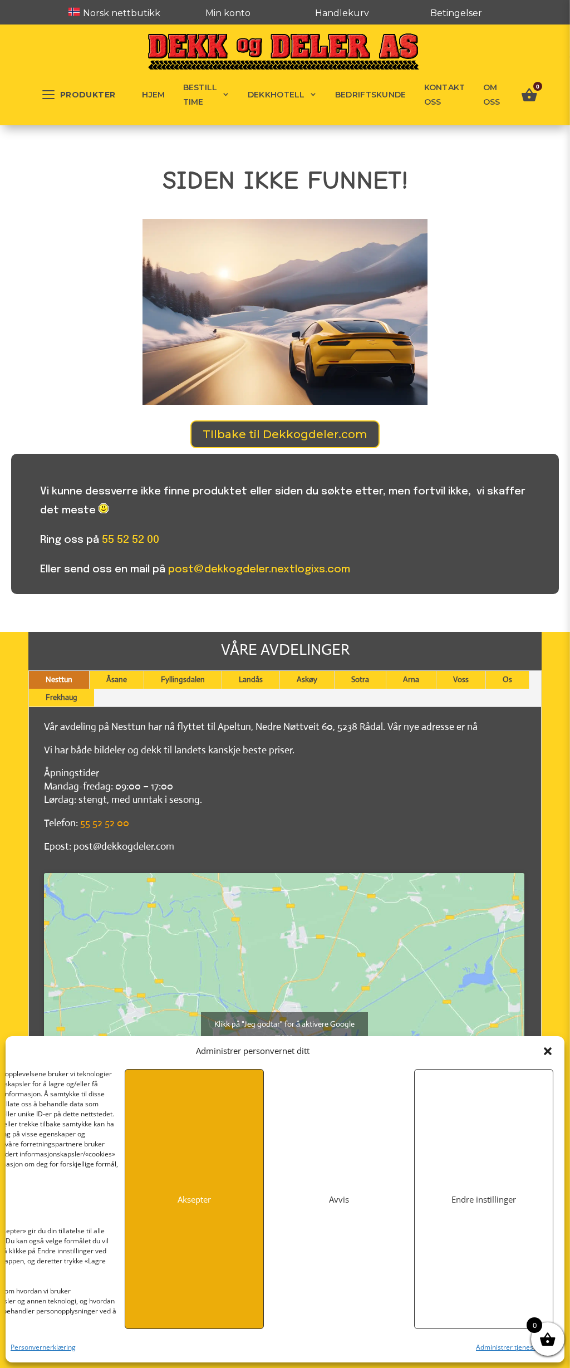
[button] (547, 1051)
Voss (461, 679)
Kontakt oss (444, 94)
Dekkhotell (276, 95)
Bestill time (200, 94)
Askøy (307, 679)
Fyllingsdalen (183, 679)
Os (507, 679)
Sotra (360, 679)
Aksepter (194, 1199)
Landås (251, 679)
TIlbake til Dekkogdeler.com (285, 434)
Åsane (116, 679)
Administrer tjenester (509, 1347)
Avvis (339, 1199)
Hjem (153, 95)
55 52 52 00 (130, 540)
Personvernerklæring (43, 1347)
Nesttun (59, 679)
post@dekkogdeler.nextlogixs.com (259, 569)
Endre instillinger (483, 1199)
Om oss (491, 94)
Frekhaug (61, 697)
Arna (411, 679)
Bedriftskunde (370, 95)
